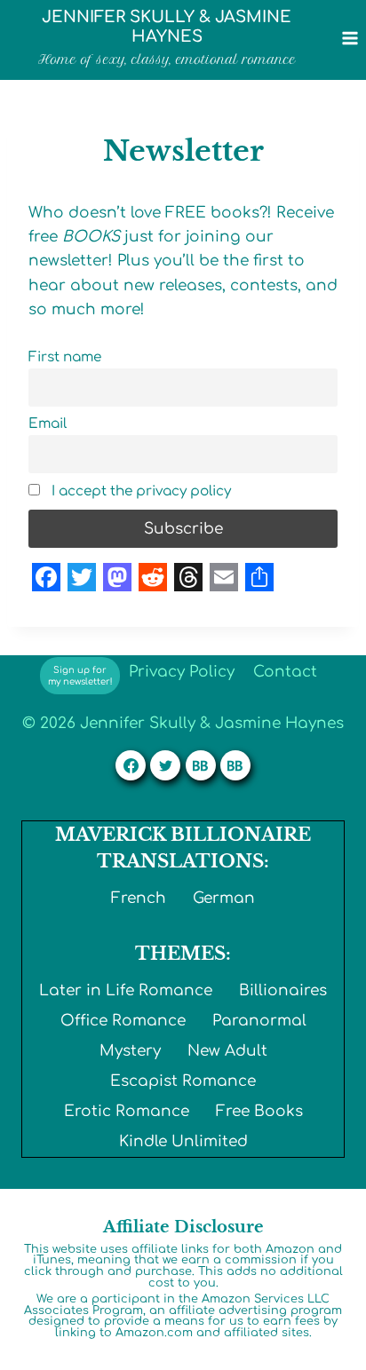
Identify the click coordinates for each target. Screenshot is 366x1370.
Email (47, 424)
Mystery (130, 1050)
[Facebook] (130, 765)
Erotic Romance (126, 1111)
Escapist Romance (183, 1081)
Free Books (259, 1111)
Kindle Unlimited (183, 1141)
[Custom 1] (201, 765)
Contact (285, 671)
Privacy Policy (182, 671)
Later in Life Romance (125, 990)
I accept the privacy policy (139, 491)
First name (64, 357)
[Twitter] (165, 765)
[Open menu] (349, 37)
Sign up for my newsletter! (80, 675)
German (224, 898)
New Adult (227, 1050)
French (138, 898)
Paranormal (259, 1020)
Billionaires (283, 990)
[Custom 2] (235, 765)
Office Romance (123, 1020)
